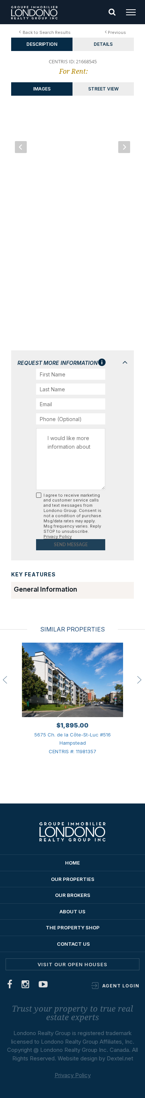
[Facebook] (10, 986)
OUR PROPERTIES (72, 879)
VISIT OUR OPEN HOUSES (72, 964)
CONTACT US (73, 944)
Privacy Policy (58, 536)
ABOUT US (72, 911)
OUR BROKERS (72, 895)
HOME (72, 863)
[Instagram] (26, 986)
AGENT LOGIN (120, 986)
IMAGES (42, 89)
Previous (117, 32)
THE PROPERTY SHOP (73, 927)
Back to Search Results (47, 32)
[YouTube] (43, 986)
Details (103, 44)
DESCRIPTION (41, 44)
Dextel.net (120, 1058)
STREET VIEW (103, 89)
